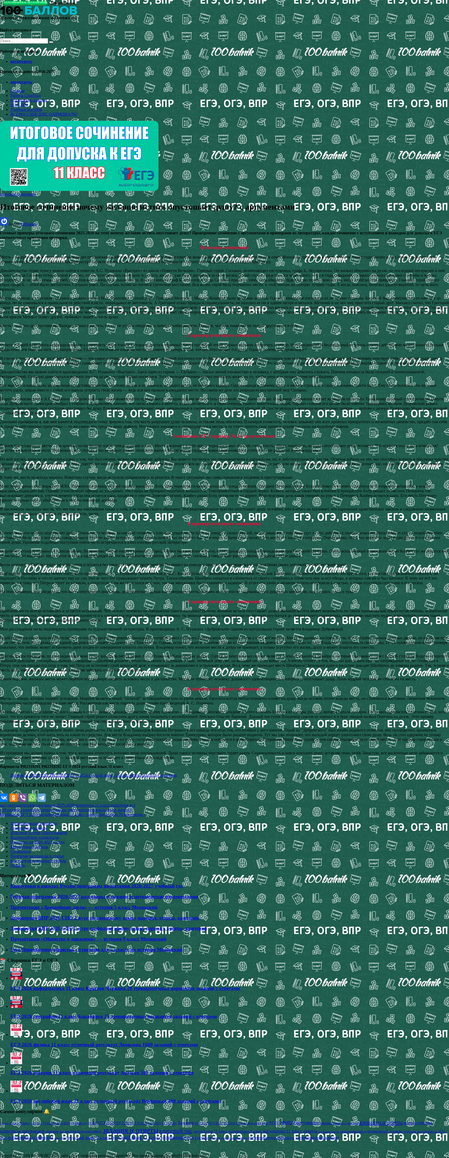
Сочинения (20, 851)
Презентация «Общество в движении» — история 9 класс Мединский (88, 939)
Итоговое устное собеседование (38, 832)
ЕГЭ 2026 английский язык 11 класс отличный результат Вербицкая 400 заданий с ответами (115, 1101)
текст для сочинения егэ (229, 1138)
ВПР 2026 (19, 105)
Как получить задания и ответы (38, 860)
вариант (326, 1123)
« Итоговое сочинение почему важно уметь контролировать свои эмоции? (66, 810)
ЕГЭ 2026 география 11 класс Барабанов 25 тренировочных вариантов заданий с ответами (113, 1016)
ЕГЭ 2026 (169, 1123)
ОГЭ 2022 (201, 1123)
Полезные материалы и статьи (37, 856)
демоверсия (54, 1131)
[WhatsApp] (32, 798)
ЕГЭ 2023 (124, 1123)
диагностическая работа (83, 1131)
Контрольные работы (29, 846)
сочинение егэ (122, 805)
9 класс (25, 1123)
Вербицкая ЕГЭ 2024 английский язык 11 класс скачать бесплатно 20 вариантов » (73, 814)
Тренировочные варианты (33, 823)
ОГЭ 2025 (215, 1123)
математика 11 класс (282, 1131)
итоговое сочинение (18, 194)
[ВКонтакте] (4, 798)
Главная (17, 91)
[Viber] (23, 798)
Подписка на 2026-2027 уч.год (37, 842)
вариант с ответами (345, 1123)
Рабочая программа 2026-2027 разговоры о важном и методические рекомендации (104, 896)
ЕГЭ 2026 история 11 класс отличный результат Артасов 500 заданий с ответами (102, 1072)
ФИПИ (288, 1122)
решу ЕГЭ (60, 1138)
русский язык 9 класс (89, 1137)
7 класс (4, 1123)
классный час (176, 1131)
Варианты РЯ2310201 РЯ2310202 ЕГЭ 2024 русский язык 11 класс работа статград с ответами (93, 775)
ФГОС (274, 1123)
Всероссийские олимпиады (34, 837)
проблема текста (328, 1131)
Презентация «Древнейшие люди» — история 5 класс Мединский (83, 907)
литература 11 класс (92, 805)
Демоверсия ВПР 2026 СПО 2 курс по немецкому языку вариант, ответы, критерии (104, 918)
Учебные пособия (26, 109)
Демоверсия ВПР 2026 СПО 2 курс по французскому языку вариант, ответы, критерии (108, 928)
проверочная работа (353, 1131)
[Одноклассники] (13, 798)
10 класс (36, 1123)
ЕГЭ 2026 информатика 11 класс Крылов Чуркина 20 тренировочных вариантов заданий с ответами (125, 988)
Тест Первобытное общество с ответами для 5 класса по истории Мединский (96, 949)
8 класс (14, 1123)
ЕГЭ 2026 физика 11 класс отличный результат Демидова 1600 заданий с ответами (104, 1044)
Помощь (17, 865)
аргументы (9, 805)
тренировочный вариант (317, 1137)
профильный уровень (385, 1131)
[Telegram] (41, 798)
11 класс (49, 1123)
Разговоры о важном (28, 100)
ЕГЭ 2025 (154, 1123)
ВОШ (92, 1123)
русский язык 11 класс (136, 1137)
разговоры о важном (30, 1137)
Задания (186, 1122)
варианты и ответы (381, 1122)
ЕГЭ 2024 (140, 1123)
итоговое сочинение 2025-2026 (46, 805)
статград (203, 1137)
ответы (310, 1131)
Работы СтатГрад (25, 95)
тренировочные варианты (271, 1137)
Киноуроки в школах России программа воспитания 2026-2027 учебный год (96, 886)
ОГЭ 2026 (229, 1123)
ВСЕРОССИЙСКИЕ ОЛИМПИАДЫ (43, 114)
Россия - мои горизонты (252, 1123)
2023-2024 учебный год (71, 1123)
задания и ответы (130, 1130)
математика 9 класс (245, 1131)
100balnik (29, 224)
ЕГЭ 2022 (106, 1122)
